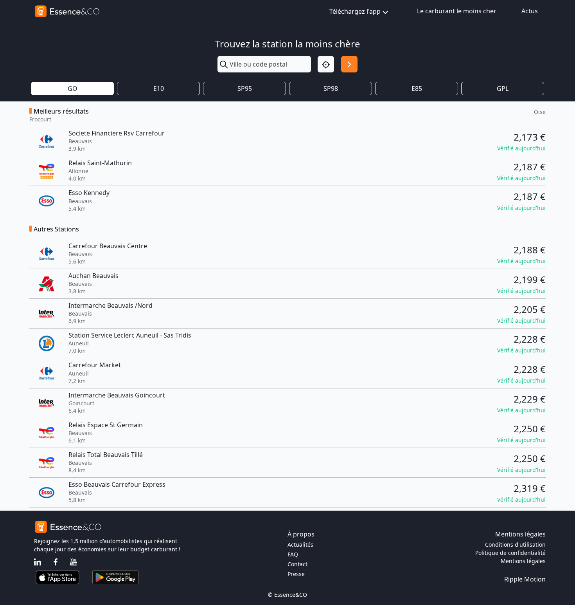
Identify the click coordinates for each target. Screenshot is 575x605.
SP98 (330, 88)
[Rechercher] (349, 64)
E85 (416, 88)
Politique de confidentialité (510, 552)
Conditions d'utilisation (515, 544)
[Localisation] (326, 64)
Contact (297, 564)
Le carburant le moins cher (456, 11)
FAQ (293, 554)
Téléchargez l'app (355, 11)
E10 (158, 88)
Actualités (300, 544)
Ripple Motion (525, 579)
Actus (529, 11)
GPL (503, 88)
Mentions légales (523, 561)
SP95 (244, 88)
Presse (296, 574)
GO (72, 88)
